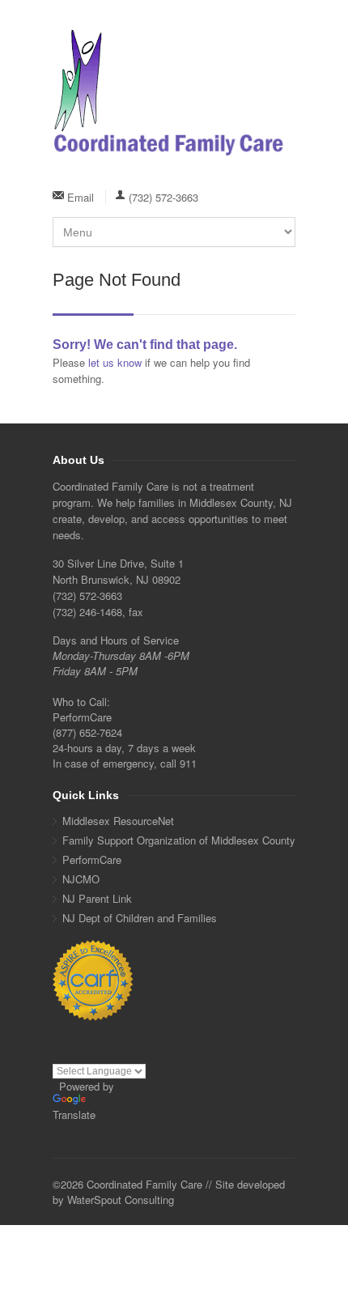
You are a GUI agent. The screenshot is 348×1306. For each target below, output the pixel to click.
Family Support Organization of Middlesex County (178, 840)
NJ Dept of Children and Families (139, 917)
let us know (115, 362)
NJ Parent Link (97, 898)
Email (80, 197)
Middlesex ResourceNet (118, 820)
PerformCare (91, 859)
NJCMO (81, 879)
